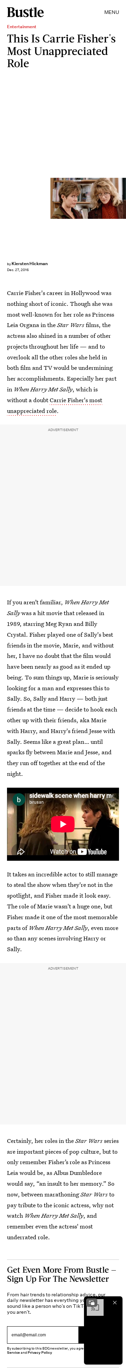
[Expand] (91, 1302)
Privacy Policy (40, 1352)
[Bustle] (25, 12)
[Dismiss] (114, 1302)
